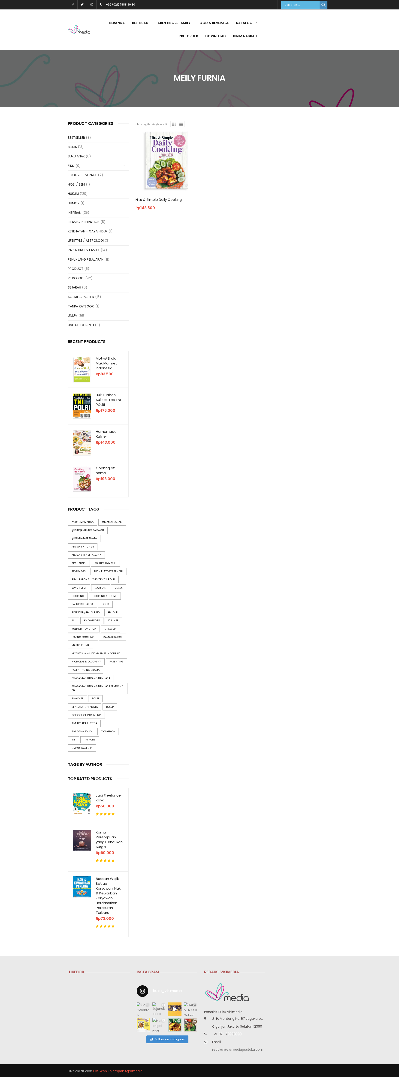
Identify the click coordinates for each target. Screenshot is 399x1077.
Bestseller (76, 137)
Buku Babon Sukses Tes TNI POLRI (108, 399)
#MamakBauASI (112, 522)
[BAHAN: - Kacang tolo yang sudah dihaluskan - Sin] (143, 1025)
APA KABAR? (79, 563)
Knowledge (92, 620)
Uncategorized (81, 325)
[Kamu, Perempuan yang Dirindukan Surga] (82, 840)
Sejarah (74, 287)
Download (215, 36)
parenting (116, 661)
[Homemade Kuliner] (82, 442)
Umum (73, 315)
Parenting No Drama (86, 670)
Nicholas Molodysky (86, 661)
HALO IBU (113, 612)
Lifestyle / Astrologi (86, 240)
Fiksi (71, 165)
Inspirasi (75, 212)
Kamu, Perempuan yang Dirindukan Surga (109, 839)
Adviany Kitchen (83, 546)
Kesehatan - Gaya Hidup (88, 231)
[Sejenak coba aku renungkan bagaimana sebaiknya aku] (159, 1009)
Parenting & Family (172, 23)
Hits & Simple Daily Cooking (159, 199)
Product (75, 268)
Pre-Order (188, 36)
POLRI (95, 698)
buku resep (79, 588)
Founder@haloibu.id (86, 612)
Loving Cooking (83, 637)
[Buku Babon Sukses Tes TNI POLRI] (82, 405)
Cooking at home (105, 470)
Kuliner (113, 620)
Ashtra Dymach (105, 563)
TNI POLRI (90, 739)
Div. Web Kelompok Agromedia (117, 1071)
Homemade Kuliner (106, 434)
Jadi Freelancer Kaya (109, 798)
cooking (78, 596)
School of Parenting (86, 715)
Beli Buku (140, 23)
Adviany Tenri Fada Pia (86, 555)
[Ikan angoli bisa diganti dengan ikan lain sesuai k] (159, 1025)
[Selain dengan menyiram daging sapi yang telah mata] (190, 1025)
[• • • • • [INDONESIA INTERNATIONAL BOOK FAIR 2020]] (174, 1009)
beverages (79, 571)
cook (119, 588)
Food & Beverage (82, 175)
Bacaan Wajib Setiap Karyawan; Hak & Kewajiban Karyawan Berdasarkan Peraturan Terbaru (108, 895)
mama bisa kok (113, 637)
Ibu (74, 620)
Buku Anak (76, 156)
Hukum (73, 193)
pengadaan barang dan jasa (91, 678)
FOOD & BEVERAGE (213, 23)
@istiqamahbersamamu (88, 530)
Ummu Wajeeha (82, 748)
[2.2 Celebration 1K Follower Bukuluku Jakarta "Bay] (143, 1009)
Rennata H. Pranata (85, 707)
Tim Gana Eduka (82, 731)
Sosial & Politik (81, 297)
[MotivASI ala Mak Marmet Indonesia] (82, 369)
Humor (73, 203)
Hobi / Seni (76, 184)
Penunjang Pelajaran (85, 259)
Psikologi (76, 278)
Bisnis (72, 146)
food (105, 604)
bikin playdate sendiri (108, 571)
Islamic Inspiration (84, 222)
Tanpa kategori (81, 306)
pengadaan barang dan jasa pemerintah (97, 688)
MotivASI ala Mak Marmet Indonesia (106, 363)
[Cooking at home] (82, 479)
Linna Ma (110, 629)
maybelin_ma (80, 645)
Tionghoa (108, 731)
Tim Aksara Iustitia (84, 723)
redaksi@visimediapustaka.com (237, 1049)
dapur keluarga (82, 604)
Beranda (117, 23)
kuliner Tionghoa (84, 629)
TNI (74, 739)
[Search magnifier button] (323, 5)
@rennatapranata (84, 538)
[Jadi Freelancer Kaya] (82, 803)
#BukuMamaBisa (83, 522)
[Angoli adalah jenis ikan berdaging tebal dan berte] (174, 1025)
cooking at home (105, 596)
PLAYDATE (77, 698)
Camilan (100, 588)
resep (110, 707)
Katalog (244, 23)
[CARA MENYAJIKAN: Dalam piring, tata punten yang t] (190, 1009)
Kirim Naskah (245, 36)
